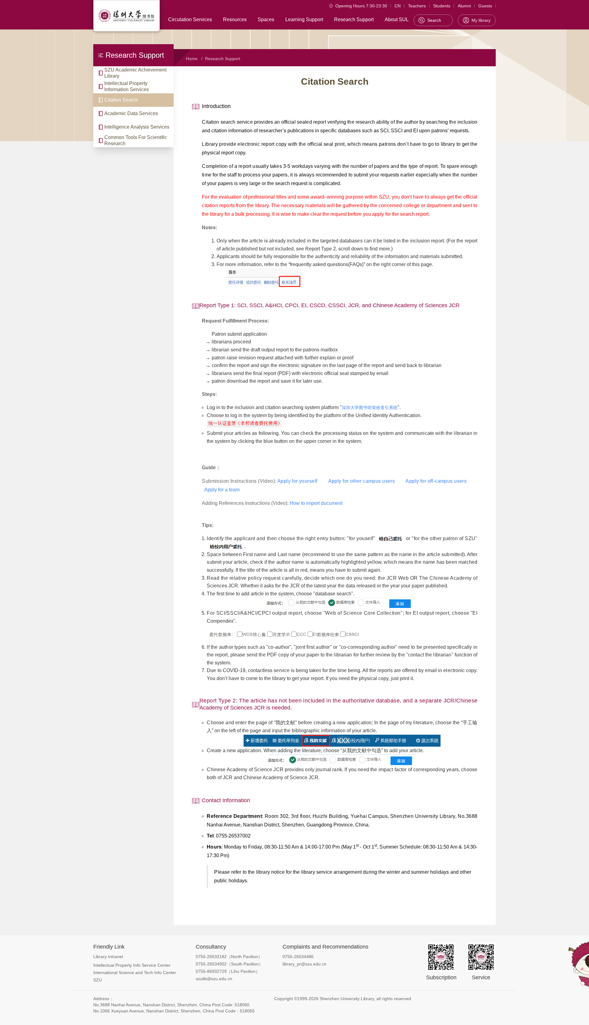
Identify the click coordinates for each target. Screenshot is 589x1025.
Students (441, 6)
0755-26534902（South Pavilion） (229, 963)
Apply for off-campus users (436, 481)
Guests (485, 6)
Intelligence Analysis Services (136, 127)
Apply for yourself (297, 481)
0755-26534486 (298, 956)
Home (192, 58)
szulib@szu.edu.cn (214, 978)
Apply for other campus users (362, 481)
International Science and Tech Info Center (134, 972)
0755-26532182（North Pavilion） (229, 956)
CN (398, 6)
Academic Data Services (131, 113)
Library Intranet (108, 956)
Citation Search (121, 99)
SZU (97, 979)
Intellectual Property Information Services (126, 86)
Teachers (417, 6)
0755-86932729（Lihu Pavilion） (228, 971)
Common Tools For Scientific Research (135, 140)
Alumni (464, 6)
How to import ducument (316, 503)
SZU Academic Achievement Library (135, 73)
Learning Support (304, 19)
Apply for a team (222, 489)
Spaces (266, 19)
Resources (235, 19)
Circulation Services (190, 19)
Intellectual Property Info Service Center (132, 965)
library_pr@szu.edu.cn (304, 963)
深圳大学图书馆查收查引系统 (370, 407)
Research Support (354, 19)
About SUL (397, 19)
